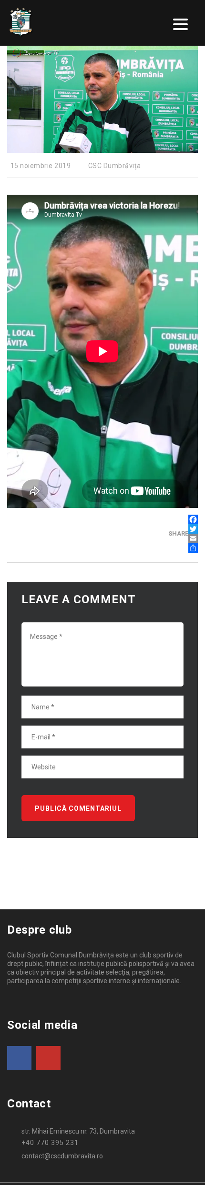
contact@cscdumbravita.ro (62, 1156)
